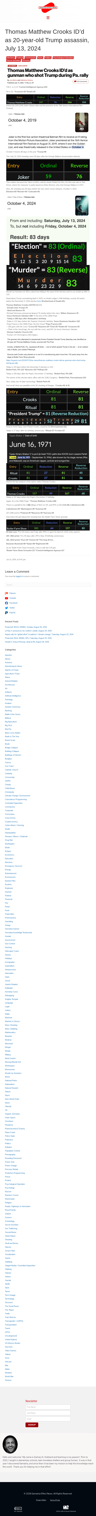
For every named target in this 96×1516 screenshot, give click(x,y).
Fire (6, 903)
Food (7, 910)
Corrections (9, 814)
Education (9, 858)
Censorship (9, 777)
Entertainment (10, 873)
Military (8, 1055)
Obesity (8, 1106)
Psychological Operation (63, 58)
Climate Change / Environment (17, 796)
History (8, 955)
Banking (8, 711)
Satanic (8, 1214)
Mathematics (10, 1032)
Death (7, 829)
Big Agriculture (11, 722)
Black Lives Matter (12, 733)
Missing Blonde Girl (13, 1062)
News (40, 58)
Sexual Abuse (10, 1232)
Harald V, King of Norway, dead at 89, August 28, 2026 (27, 642)
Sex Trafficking (11, 1228)
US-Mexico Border (12, 1343)
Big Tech (8, 725)
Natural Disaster (11, 1088)
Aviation (8, 703)
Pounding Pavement (13, 1158)
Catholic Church (11, 770)
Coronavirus (10, 807)
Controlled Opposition (13, 803)
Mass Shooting (11, 1025)
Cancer (8, 762)
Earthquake (9, 844)
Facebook (13, 603)
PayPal (12, 613)
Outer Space (10, 1117)
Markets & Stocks (12, 1021)
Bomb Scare (10, 740)
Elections (10, 58)
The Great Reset (12, 1306)
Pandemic (9, 1125)
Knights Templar (11, 999)
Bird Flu (8, 729)
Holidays (8, 958)
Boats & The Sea (12, 736)
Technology (9, 1299)
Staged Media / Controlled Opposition (20, 1265)
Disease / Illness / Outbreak (16, 836)
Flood (7, 907)
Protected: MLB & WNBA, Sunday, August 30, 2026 (26, 627)
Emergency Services (13, 866)
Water (7, 1369)
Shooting (26, 60)
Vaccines (8, 1347)
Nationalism (10, 1084)
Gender (8, 936)
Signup (32, 1425)
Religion (8, 1203)
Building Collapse (12, 751)
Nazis (7, 1095)
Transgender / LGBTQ (14, 1321)
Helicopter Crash (12, 951)
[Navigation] (48, 17)
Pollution (8, 1147)
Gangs (7, 925)
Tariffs (7, 1284)
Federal (20, 58)
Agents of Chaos (12, 670)
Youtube (12, 598)
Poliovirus (9, 1140)
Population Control (12, 1151)
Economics (9, 855)
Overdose (9, 1121)
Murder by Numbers (13, 1073)
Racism (8, 1191)
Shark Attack (10, 1236)
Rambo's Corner (11, 1195)
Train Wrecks (10, 1317)
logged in (19, 576)
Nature (7, 1091)
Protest (8, 1180)
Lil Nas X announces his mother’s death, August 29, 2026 (28, 631)
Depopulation (10, 833)
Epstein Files (10, 881)
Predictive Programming (15, 1173)
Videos (8, 1354)
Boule (7, 744)
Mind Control (10, 1058)
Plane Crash (10, 1132)
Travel (7, 1328)
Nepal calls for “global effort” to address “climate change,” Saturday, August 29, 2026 (39, 634)
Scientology (9, 1221)
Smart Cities (10, 1251)
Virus (7, 1358)
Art (6, 688)
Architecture (10, 685)
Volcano (8, 1362)
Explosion (9, 888)
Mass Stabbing (11, 1029)
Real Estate (9, 1199)
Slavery (8, 1247)
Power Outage (11, 1165)
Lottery (8, 1010)
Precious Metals (11, 1169)
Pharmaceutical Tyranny (15, 1129)
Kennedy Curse (11, 992)
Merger (8, 1047)
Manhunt (8, 1018)
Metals (7, 1051)
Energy (8, 870)
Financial (8, 899)
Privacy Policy (41, 1500)
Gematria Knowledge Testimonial (18, 932)
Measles (8, 1036)
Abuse (7, 659)
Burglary (8, 759)
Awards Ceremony (12, 707)
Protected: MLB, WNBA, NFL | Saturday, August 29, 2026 (28, 638)
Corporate (9, 810)
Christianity (9, 792)
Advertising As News (13, 666)
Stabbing (8, 1262)
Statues (8, 1273)
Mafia (7, 1014)
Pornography (10, 1154)
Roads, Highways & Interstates (17, 1206)
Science (8, 1217)
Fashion (8, 892)
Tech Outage (10, 1295)
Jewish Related (11, 984)
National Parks (11, 1080)
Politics (48, 58)
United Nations (11, 1339)
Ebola (7, 847)
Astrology (9, 699)
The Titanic (9, 1310)
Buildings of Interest (13, 755)
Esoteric (8, 884)
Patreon (12, 593)
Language (9, 1003)
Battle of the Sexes (12, 714)
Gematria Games (12, 929)
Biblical (8, 718)
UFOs (7, 1332)
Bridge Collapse (11, 748)
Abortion (8, 655)
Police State (10, 1136)
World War (9, 1376)
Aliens (7, 677)
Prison (7, 1177)
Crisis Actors (10, 818)
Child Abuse (10, 788)
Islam (7, 977)
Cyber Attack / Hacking (14, 825)
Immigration (10, 962)
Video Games (10, 1351)
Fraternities (9, 914)
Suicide (8, 1280)
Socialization (10, 1254)
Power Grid (9, 1162)
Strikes (8, 1277)
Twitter (12, 608)
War (6, 1365)
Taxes (7, 1291)
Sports (7, 1258)
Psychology (10, 1188)
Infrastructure (10, 970)
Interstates (9, 973)
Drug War (9, 840)
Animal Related (11, 681)
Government (30, 58)
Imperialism (9, 966)
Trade (7, 1313)
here (39, 301)
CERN (7, 781)
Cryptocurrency (11, 822)
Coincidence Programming (16, 799)
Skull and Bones (11, 1243)
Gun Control (10, 944)
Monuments (10, 1069)
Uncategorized (11, 1336)
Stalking (8, 1269)
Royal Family (10, 1210)
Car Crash (9, 766)
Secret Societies (13, 60)
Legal (7, 1006)
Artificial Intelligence (13, 696)
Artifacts (8, 692)
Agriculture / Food (12, 674)
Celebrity (8, 773)
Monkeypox (10, 1066)
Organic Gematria (12, 1114)
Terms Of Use (55, 1500)
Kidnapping (9, 995)
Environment (10, 877)
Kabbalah (9, 988)
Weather (8, 1373)
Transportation (11, 1325)
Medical (8, 1040)
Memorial (9, 1043)
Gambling (9, 921)
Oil (6, 1110)
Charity (8, 784)
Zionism (8, 1380)
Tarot (7, 1288)
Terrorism (9, 1302)
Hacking (8, 947)
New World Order (12, 1099)
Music (7, 1077)
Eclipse (8, 851)
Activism (8, 662)
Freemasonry (10, 918)
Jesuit (7, 981)
